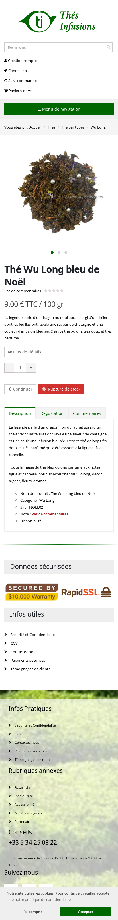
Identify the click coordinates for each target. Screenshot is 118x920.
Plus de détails (26, 352)
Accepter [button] (85, 911)
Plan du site (23, 795)
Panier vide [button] (18, 90)
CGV (14, 643)
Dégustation (52, 413)
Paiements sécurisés (27, 660)
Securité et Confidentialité (32, 634)
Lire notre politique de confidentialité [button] (39, 899)
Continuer (21, 389)
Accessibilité (24, 804)
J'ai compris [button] (32, 911)
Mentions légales (28, 813)
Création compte (22, 60)
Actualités (22, 787)
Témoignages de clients (30, 668)
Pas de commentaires (22, 290)
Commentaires (87, 413)
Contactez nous (23, 651)
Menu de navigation (60, 109)
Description (20, 413)
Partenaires (23, 821)
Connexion (17, 70)
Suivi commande (22, 80)
